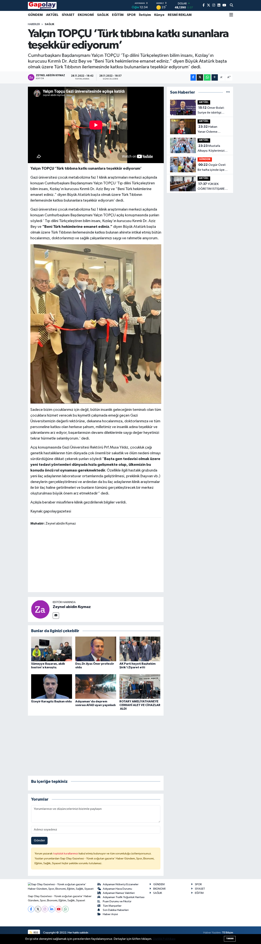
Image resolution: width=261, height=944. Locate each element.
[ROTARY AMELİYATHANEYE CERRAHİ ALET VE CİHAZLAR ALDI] (139, 686)
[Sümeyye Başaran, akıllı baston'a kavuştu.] (51, 648)
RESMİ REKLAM (180, 15)
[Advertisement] (99, 559)
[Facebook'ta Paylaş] (193, 77)
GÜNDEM (35, 15)
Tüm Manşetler (112, 905)
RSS (35, 932)
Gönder (39, 840)
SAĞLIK (103, 15)
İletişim (145, 15)
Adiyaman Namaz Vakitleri (119, 893)
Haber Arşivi (110, 914)
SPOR (131, 15)
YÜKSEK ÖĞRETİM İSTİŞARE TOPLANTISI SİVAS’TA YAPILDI (213, 186)
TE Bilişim (227, 932)
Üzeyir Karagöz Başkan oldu (51, 701)
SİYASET (68, 15)
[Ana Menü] (231, 15)
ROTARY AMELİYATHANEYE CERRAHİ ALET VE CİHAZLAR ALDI (139, 705)
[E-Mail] (56, 615)
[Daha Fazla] (215, 77)
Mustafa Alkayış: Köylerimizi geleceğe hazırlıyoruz (213, 148)
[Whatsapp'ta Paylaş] (207, 77)
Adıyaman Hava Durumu (117, 888)
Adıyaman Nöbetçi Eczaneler (121, 884)
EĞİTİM (118, 15)
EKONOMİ (86, 15)
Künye (159, 15)
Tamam (229, 938)
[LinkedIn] (52, 909)
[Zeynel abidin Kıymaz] (40, 609)
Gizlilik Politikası (164, 939)
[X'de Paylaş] (200, 77)
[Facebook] (31, 909)
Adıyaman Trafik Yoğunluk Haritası (123, 897)
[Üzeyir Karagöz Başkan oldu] (51, 686)
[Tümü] (228, 92)
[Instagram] (45, 909)
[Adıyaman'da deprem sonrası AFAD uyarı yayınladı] (95, 686)
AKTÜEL (52, 15)
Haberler (34, 24)
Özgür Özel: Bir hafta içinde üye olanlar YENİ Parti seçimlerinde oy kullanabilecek (212, 167)
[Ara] (231, 5)
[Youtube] (58, 909)
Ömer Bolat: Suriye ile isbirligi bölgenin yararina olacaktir (211, 110)
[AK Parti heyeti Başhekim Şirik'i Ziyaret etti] (139, 648)
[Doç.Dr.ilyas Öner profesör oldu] (95, 648)
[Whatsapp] (65, 909)
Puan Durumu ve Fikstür (117, 901)
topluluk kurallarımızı (66, 853)
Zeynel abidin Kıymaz (72, 607)
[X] (38, 909)
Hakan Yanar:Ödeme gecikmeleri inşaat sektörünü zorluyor (211, 129)
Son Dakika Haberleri (116, 910)
